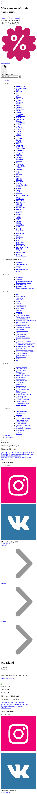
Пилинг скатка (21, 334)
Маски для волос (21, 422)
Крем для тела (20, 379)
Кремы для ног (21, 393)
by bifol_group (5, 543)
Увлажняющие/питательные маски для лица (25, 347)
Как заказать (18, 452)
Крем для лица (20, 296)
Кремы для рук (21, 386)
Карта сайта (4, 454)
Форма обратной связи (13, 456)
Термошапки (20, 430)
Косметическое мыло (23, 325)
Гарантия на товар (28, 452)
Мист (17, 360)
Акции (3, 704)
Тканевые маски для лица (24, 350)
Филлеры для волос (22, 427)
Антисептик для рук (22, 389)
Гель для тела (20, 382)
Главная (3, 545)
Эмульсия (19, 301)
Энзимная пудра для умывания (26, 320)
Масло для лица (21, 305)
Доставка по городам (7, 457)
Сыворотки (19, 310)
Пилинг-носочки (21, 396)
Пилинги (19, 416)
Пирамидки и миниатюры (24, 345)
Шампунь (19, 415)
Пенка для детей (21, 401)
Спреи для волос (21, 423)
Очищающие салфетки (23, 324)
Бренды (3, 583)
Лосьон (18, 303)
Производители (19, 702)
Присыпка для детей (22, 403)
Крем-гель (19, 300)
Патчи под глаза (21, 306)
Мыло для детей (21, 405)
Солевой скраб (21, 370)
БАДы (7, 80)
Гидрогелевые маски (22, 353)
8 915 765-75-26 (11, 19)
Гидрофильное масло (23, 315)
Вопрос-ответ (9, 452)
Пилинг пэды (20, 336)
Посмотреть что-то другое (9, 678)
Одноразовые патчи (22, 355)
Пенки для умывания (23, 317)
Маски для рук (20, 387)
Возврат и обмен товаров (23, 457)
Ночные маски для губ (23, 341)
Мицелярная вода (21, 322)
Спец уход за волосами (23, 418)
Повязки (18, 432)
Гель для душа (20, 374)
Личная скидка (5, 63)
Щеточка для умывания (23, 327)
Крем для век (20, 308)
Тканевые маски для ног (24, 394)
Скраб (18, 332)
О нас (2, 452)
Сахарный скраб (21, 368)
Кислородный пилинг (23, 338)
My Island (4, 621)
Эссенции (19, 312)
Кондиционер (20, 413)
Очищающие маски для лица (25, 343)
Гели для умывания (22, 319)
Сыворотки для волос (23, 425)
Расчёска (19, 434)
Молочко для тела (21, 380)
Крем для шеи (20, 298)
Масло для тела (21, 377)
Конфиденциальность (16, 454)
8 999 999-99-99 (6, 459)
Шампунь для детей (22, 399)
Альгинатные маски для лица (25, 351)
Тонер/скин (19, 358)
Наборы (7, 435)
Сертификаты (9, 437)
